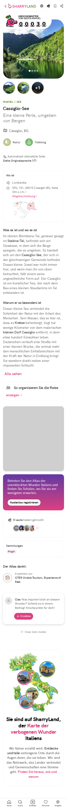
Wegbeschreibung (23, 196)
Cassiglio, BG (18, 131)
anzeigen (13, 395)
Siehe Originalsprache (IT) (19, 160)
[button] (9, 88)
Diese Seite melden (35, 632)
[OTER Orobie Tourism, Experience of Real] (7, 577)
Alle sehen (13, 374)
